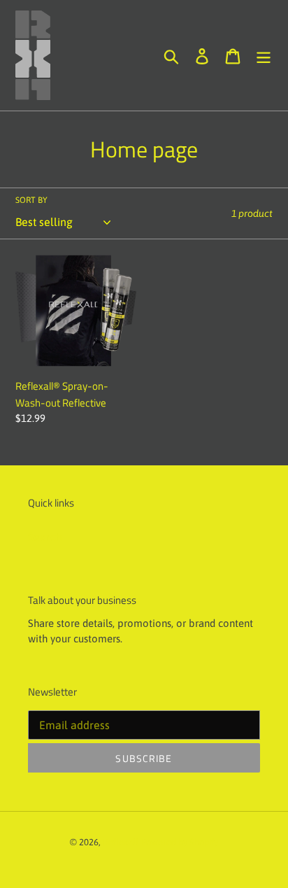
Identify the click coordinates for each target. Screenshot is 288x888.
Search (45, 536)
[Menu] (263, 55)
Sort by (31, 200)
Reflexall (120, 842)
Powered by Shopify (179, 842)
